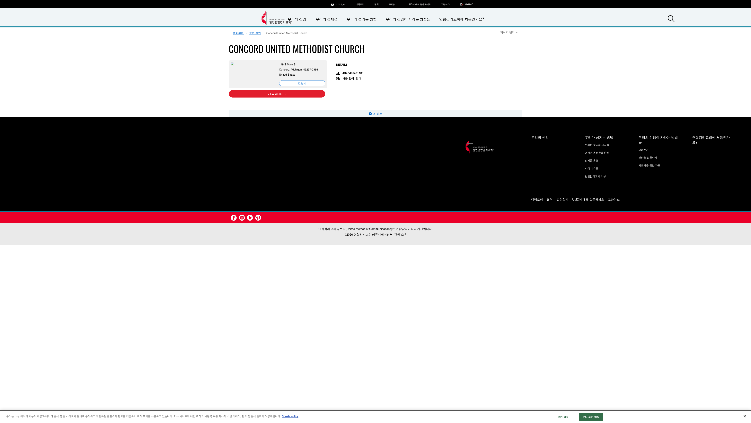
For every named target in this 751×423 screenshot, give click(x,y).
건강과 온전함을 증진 (597, 152)
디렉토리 (360, 4)
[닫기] (744, 416)
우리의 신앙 (540, 137)
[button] (671, 19)
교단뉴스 (445, 4)
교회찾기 (393, 4)
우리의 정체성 (327, 19)
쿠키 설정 (563, 417)
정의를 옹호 (591, 160)
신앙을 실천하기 (648, 157)
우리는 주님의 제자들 (597, 144)
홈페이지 (238, 33)
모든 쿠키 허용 (590, 417)
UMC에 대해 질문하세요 (419, 4)
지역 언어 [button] (340, 4)
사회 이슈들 (591, 168)
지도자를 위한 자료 (649, 165)
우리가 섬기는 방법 (361, 19)
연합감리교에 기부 (595, 176)
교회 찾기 (255, 33)
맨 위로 (377, 114)
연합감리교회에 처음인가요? (461, 19)
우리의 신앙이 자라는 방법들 (408, 19)
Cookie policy (290, 416)
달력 (376, 4)
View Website (277, 94)
